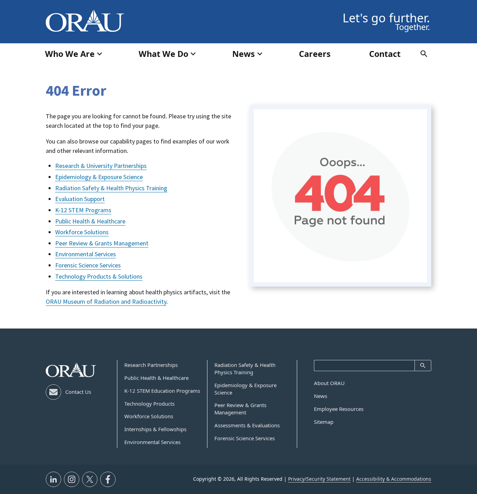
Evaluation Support (80, 199)
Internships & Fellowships (155, 429)
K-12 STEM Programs (83, 210)
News (320, 395)
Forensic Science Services (88, 265)
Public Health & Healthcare (90, 221)
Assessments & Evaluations (247, 425)
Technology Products (149, 403)
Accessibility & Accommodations (393, 478)
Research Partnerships (151, 364)
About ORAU (329, 382)
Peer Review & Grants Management (101, 243)
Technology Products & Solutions (98, 276)
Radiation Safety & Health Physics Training (111, 188)
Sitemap (323, 421)
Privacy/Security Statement (319, 478)
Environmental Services (85, 254)
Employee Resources (339, 408)
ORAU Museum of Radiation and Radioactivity (106, 301)
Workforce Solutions (82, 232)
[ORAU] (71, 370)
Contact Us (78, 391)
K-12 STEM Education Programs (162, 390)
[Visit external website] (53, 479)
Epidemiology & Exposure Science (99, 177)
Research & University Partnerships (101, 166)
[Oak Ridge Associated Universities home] (85, 21)
